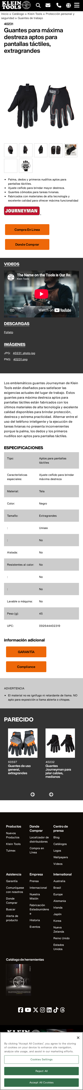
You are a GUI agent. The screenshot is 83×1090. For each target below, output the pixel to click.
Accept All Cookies (41, 1082)
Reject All (41, 1071)
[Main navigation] (76, 5)
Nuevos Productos (12, 835)
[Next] (51, 794)
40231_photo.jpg (24, 353)
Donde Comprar (27, 244)
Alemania (59, 901)
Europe (58, 894)
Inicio (4, 14)
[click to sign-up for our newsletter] (48, 5)
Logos (57, 850)
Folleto (8, 332)
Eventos (35, 927)
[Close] (78, 1037)
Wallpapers (60, 857)
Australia (59, 881)
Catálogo (18, 14)
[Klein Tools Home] (15, 8)
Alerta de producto (12, 918)
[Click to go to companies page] (68, 5)
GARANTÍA (26, 651)
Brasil (57, 887)
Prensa (34, 881)
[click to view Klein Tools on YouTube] (28, 1011)
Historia (35, 920)
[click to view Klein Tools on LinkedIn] (49, 1011)
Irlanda (57, 907)
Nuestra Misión (35, 896)
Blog (56, 837)
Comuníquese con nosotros (15, 889)
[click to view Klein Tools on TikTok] (55, 1011)
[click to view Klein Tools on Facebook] (20, 1011)
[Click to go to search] (38, 6)
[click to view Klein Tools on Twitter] (35, 1011)
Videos (57, 864)
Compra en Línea (37, 850)
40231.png (20, 359)
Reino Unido (61, 938)
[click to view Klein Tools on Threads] (62, 1011)
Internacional (38, 887)
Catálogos (60, 844)
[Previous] (32, 794)
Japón (57, 914)
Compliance (26, 666)
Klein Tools (35, 14)
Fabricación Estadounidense (39, 909)
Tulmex (11, 850)
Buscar (10, 909)
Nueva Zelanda (58, 929)
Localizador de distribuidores (39, 839)
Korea (57, 921)
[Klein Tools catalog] (25, 980)
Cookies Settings (41, 1059)
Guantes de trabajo (30, 18)
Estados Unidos (58, 947)
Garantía (12, 881)
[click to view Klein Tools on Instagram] (42, 1011)
